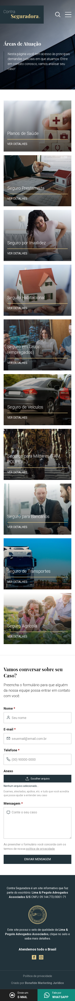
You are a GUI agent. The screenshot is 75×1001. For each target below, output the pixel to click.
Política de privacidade (37, 976)
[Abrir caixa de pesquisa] (57, 14)
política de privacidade (40, 849)
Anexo (8, 771)
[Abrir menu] (68, 14)
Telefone (10, 750)
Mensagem (12, 803)
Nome (8, 708)
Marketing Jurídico (51, 983)
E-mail (8, 729)
